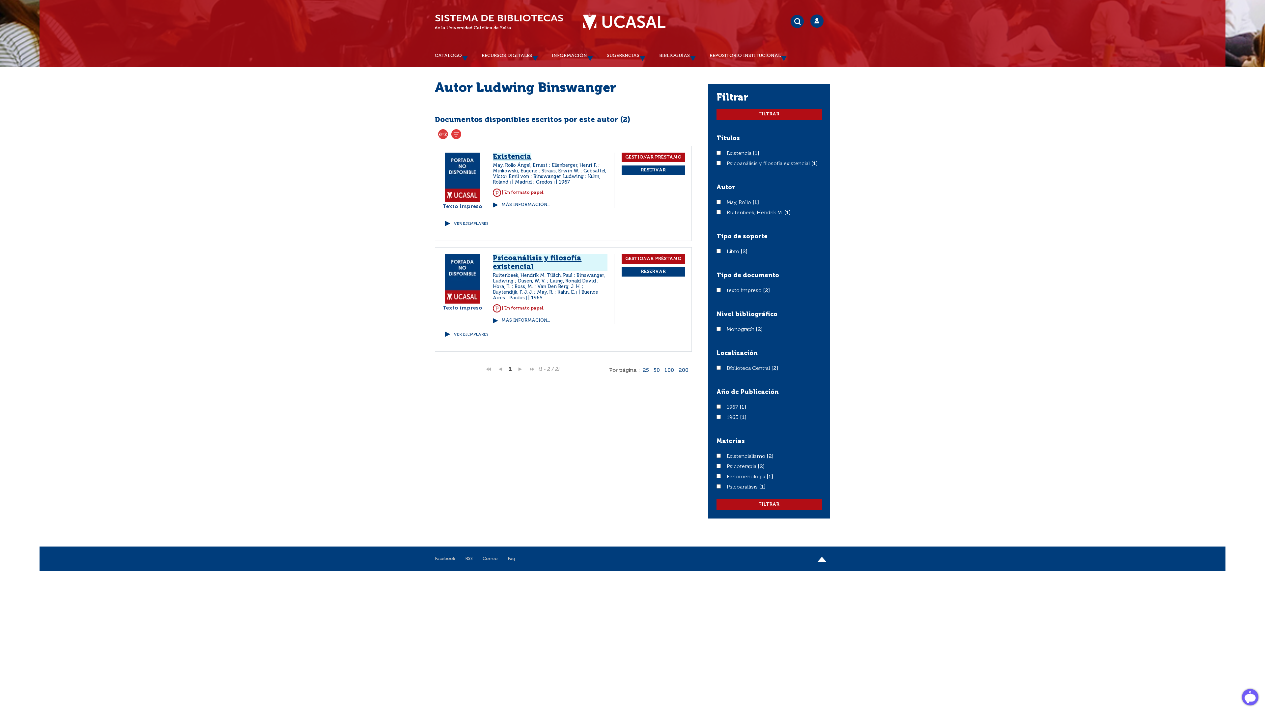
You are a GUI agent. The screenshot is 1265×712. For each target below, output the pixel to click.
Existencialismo (747, 456)
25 (646, 370)
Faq (511, 559)
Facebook (445, 559)
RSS (469, 559)
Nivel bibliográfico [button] (747, 314)
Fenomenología (747, 477)
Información (569, 55)
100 (669, 370)
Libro (734, 251)
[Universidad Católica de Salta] (624, 22)
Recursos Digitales (507, 55)
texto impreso (745, 290)
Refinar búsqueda (456, 134)
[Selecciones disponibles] (443, 134)
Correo (490, 559)
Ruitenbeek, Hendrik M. (755, 213)
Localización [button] (737, 353)
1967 (733, 407)
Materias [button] (731, 441)
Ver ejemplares (471, 224)
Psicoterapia (742, 466)
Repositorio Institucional (745, 55)
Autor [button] (726, 188)
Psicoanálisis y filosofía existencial (769, 163)
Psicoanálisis (743, 487)
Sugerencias (623, 55)
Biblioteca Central (749, 368)
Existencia (740, 153)
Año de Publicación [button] (748, 392)
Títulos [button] (728, 138)
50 (657, 370)
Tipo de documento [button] (748, 276)
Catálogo (448, 55)
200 (684, 370)
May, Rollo (739, 202)
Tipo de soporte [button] (742, 237)
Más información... (525, 205)
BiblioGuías (674, 55)
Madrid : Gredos (533, 182)
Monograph (741, 329)
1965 (733, 417)
